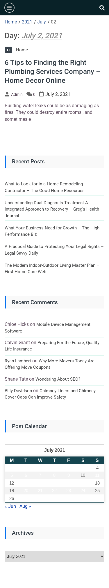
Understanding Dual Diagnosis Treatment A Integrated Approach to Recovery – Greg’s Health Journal (52, 209)
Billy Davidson (18, 390)
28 (40, 498)
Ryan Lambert (18, 361)
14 (40, 483)
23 (68, 490)
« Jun (10, 506)
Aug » (25, 506)
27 (26, 498)
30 (68, 498)
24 (83, 490)
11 (97, 475)
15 (54, 483)
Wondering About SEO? (57, 379)
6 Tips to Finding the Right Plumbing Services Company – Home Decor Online (52, 72)
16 (68, 483)
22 (54, 490)
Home (17, 49)
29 (54, 498)
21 (40, 490)
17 (83, 483)
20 (26, 490)
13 (26, 483)
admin (17, 94)
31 (83, 498)
